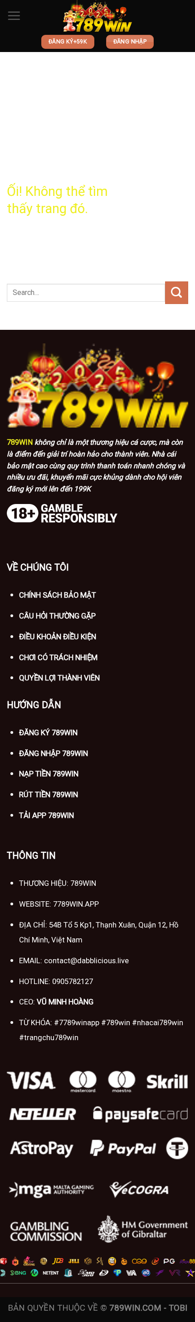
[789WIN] (97, 16)
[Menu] (14, 16)
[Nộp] (176, 292)
